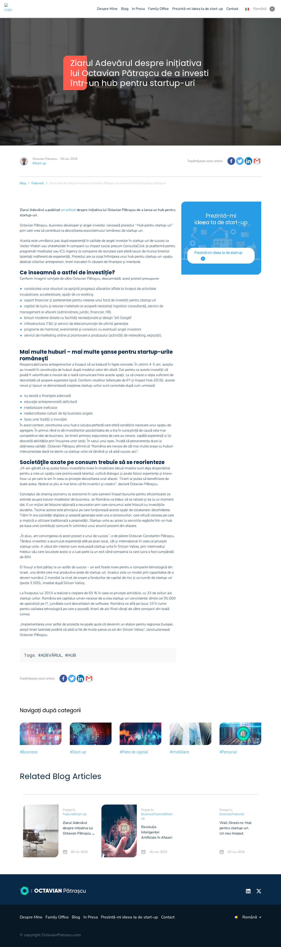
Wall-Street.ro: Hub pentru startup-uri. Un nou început (235, 828)
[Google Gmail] (257, 161)
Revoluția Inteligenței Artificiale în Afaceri (156, 832)
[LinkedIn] (248, 161)
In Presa (90, 917)
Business (147, 814)
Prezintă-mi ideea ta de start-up (218, 253)
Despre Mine (31, 917)
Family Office (57, 917)
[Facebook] (231, 161)
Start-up (80, 814)
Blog (23, 183)
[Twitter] (240, 161)
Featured (37, 183)
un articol (68, 210)
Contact (168, 917)
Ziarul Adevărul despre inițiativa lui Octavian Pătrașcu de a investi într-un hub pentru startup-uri (79, 833)
